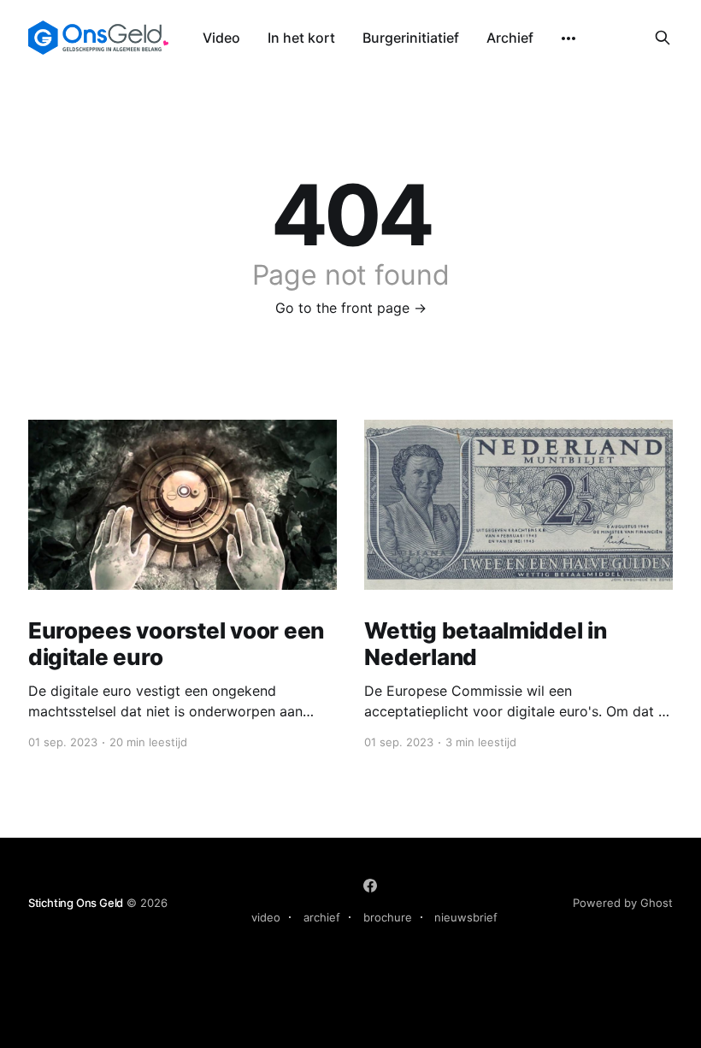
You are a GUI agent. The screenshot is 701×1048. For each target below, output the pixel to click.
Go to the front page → (351, 307)
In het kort (301, 37)
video (265, 917)
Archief (509, 37)
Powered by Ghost (623, 903)
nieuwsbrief (466, 917)
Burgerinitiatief (410, 37)
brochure (387, 917)
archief (321, 917)
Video (221, 37)
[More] (568, 38)
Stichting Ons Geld (76, 903)
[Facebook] (370, 885)
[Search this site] (662, 37)
